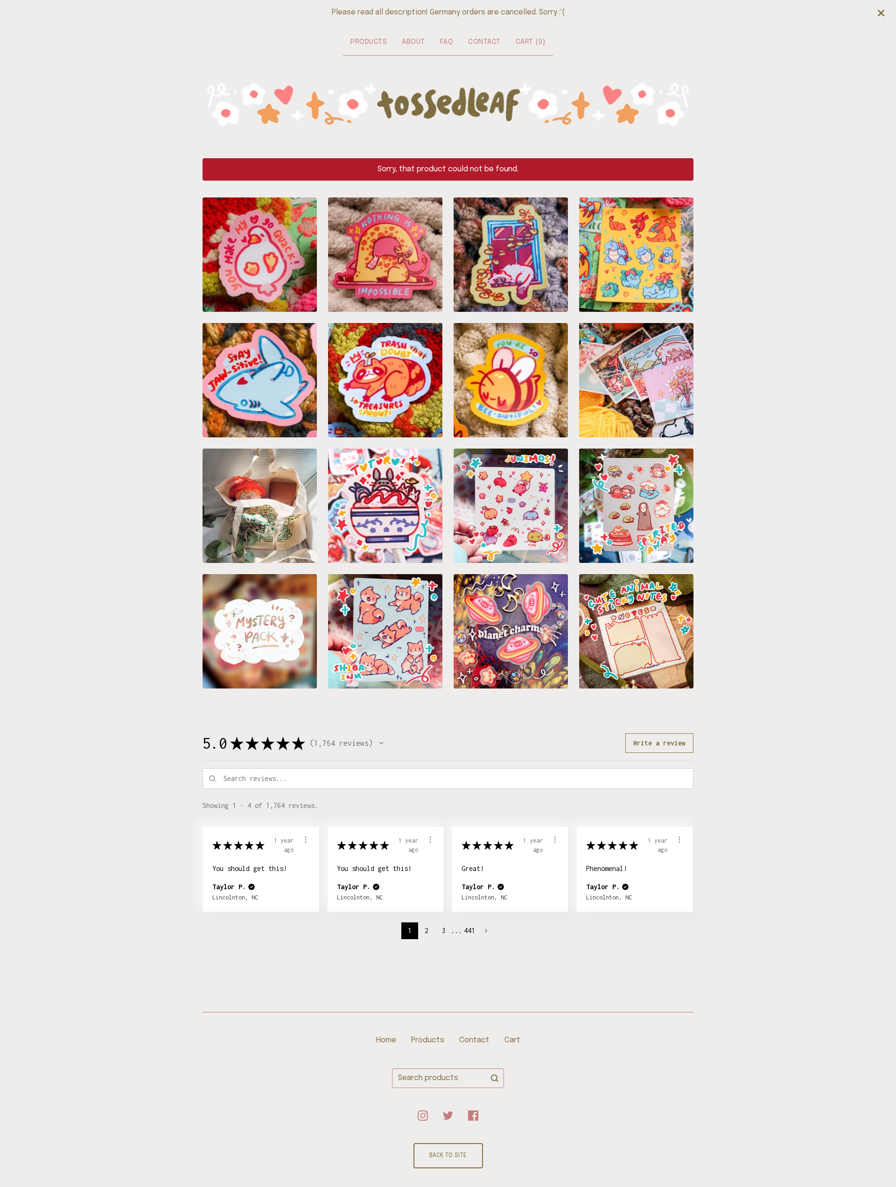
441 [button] (470, 930)
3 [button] (443, 930)
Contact (484, 42)
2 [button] (426, 930)
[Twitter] (448, 1115)
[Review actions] (305, 839)
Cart (512, 1040)
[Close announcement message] (881, 13)
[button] (381, 743)
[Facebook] (473, 1115)
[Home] (448, 104)
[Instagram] (422, 1115)
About (413, 42)
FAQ (447, 42)
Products (368, 42)
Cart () (531, 42)
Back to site (448, 1156)
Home (386, 1040)
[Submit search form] (494, 1078)
